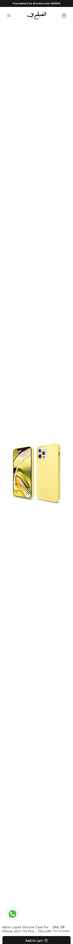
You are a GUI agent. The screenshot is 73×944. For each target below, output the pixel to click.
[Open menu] (9, 15)
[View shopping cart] (64, 15)
